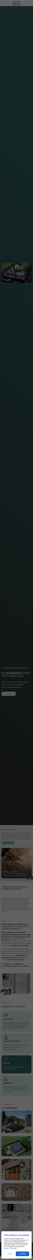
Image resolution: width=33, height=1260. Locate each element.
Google (6, 1248)
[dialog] (16, 1245)
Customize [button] (9, 1253)
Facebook (13, 1248)
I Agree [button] (22, 1254)
